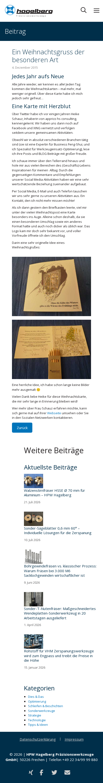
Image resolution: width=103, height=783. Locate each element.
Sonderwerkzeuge (41, 711)
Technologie (37, 720)
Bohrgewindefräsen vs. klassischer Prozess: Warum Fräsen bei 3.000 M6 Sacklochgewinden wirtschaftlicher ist (60, 571)
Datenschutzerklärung (38, 739)
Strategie (34, 715)
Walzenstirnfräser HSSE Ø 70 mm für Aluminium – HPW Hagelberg (54, 493)
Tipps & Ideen (38, 724)
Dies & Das (36, 696)
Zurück (22, 427)
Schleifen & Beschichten (45, 706)
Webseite (54, 413)
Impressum (74, 739)
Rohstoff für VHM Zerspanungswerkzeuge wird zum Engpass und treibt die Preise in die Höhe (59, 656)
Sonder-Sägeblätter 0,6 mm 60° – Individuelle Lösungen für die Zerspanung (58, 530)
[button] (83, 11)
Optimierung (37, 701)
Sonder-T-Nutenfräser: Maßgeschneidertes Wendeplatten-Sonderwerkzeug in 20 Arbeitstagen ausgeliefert (60, 613)
